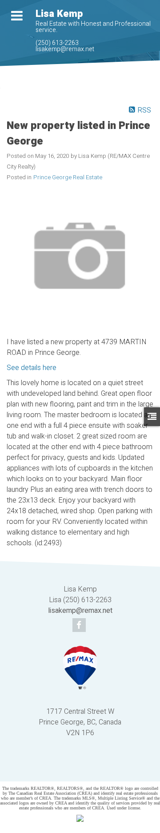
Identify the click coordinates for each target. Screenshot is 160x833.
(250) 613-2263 (57, 43)
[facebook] (80, 625)
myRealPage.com (93, 769)
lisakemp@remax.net (65, 49)
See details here (31, 367)
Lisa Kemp (59, 14)
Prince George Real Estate (67, 177)
